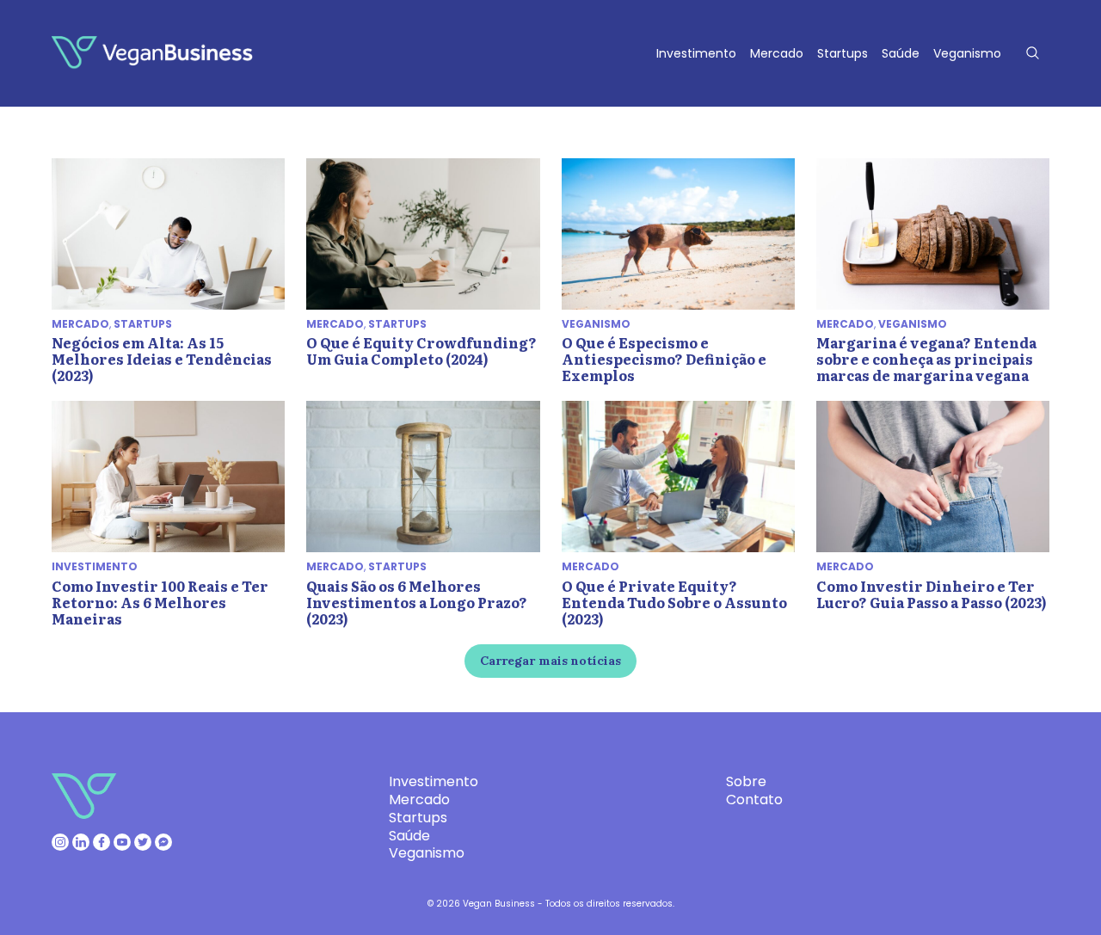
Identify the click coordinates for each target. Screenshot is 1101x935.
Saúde (901, 53)
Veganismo (967, 53)
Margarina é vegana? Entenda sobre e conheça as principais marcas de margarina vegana (926, 358)
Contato (754, 799)
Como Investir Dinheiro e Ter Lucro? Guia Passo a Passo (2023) (931, 593)
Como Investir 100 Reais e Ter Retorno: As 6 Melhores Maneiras (160, 602)
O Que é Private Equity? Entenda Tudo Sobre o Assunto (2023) (674, 602)
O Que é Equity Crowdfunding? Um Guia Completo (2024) (421, 350)
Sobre (746, 781)
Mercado (776, 53)
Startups (842, 53)
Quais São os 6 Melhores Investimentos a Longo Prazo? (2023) (416, 602)
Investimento (696, 53)
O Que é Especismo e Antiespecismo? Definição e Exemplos (664, 358)
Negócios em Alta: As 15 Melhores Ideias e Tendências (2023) (162, 358)
